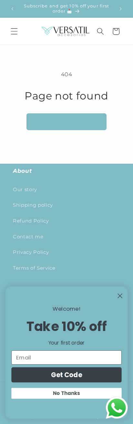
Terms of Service (34, 268)
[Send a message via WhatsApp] (117, 408)
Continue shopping (66, 121)
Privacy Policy (31, 252)
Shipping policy (33, 205)
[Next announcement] (121, 9)
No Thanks (66, 393)
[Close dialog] (120, 296)
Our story (25, 189)
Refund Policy (31, 221)
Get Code (66, 374)
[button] (14, 31)
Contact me (28, 236)
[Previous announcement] (12, 9)
